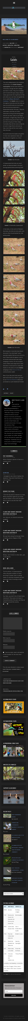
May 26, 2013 (14, 62)
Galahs (13, 60)
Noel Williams (8, 568)
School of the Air (16, 370)
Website (5, 644)
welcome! (21, 47)
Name (7, 631)
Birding (13, 57)
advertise (10, 45)
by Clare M (14, 64)
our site (12, 43)
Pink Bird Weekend (12, 379)
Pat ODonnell (8, 456)
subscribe (16, 45)
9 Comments (14, 66)
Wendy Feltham (8, 491)
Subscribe (13, 995)
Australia (6, 393)
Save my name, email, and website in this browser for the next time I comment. (13, 654)
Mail (6, 638)
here (7, 974)
